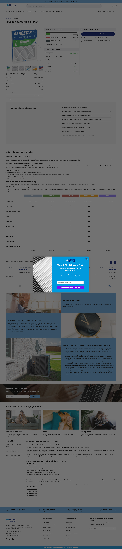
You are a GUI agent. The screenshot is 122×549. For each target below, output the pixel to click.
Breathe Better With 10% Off (70, 287)
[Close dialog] (86, 258)
